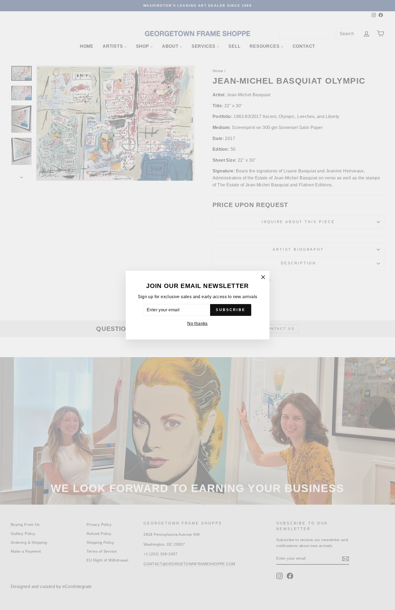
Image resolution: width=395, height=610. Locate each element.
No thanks (197, 323)
